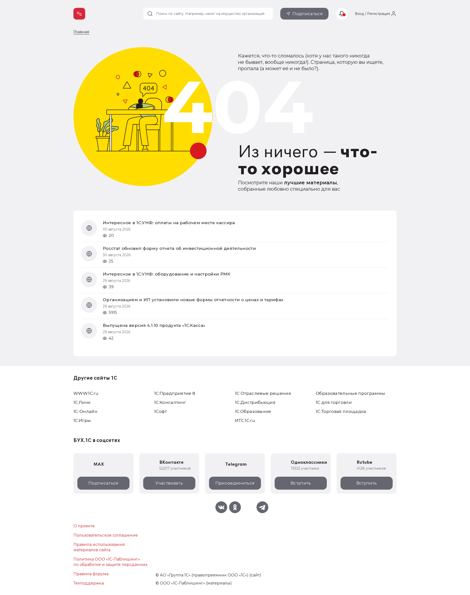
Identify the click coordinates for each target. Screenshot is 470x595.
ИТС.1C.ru (245, 420)
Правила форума (90, 574)
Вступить (301, 483)
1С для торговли (334, 402)
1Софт (160, 411)
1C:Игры (82, 420)
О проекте (84, 526)
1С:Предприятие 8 (174, 393)
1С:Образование (253, 411)
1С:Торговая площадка (341, 411)
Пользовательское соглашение (105, 535)
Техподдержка (88, 583)
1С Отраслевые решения (263, 393)
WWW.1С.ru (85, 393)
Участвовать (169, 483)
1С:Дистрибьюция (255, 402)
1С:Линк (82, 402)
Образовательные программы (350, 393)
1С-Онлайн (85, 411)
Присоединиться (235, 483)
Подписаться (308, 13)
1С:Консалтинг (170, 402)
